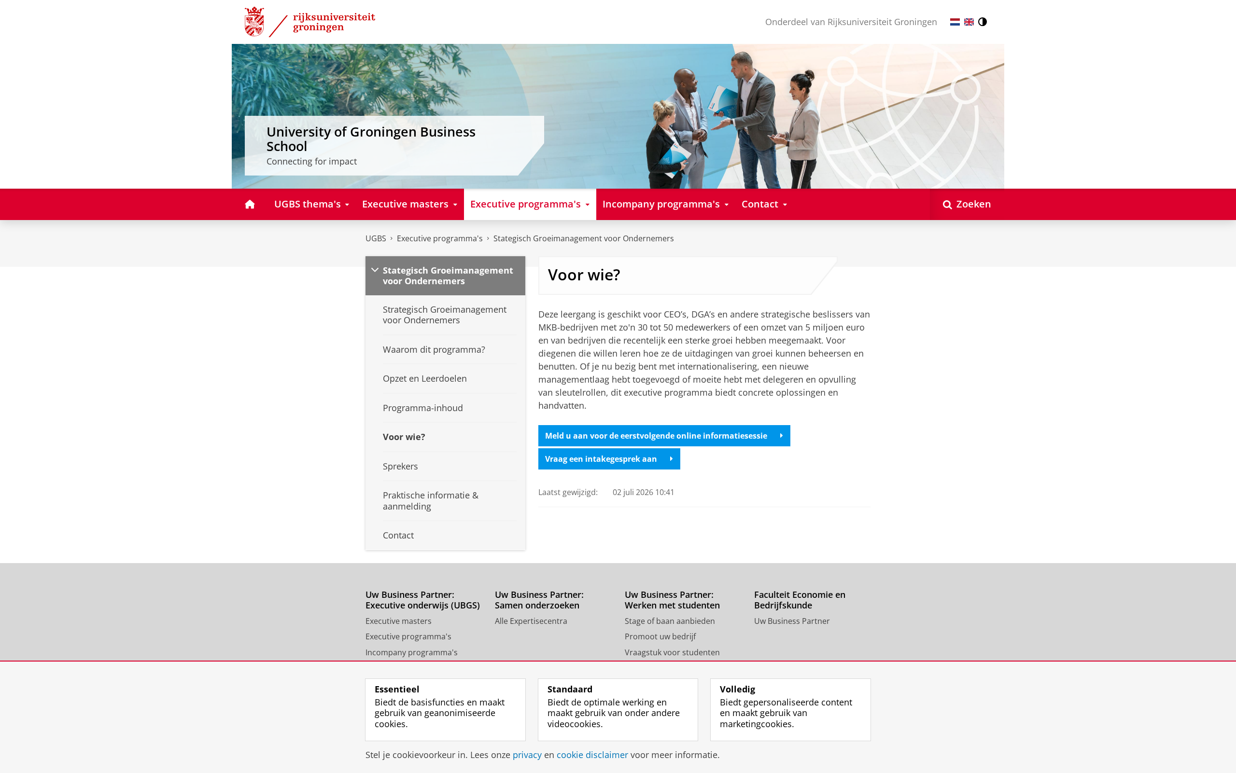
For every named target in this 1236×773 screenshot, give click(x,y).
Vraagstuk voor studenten (672, 652)
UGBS (375, 238)
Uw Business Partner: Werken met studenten (672, 600)
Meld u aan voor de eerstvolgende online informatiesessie (656, 435)
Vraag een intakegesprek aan (601, 459)
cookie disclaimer (592, 754)
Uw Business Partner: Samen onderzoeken (539, 600)
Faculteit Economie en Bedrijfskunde (799, 600)
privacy (527, 754)
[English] (969, 22)
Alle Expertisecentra (531, 621)
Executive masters (398, 621)
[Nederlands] (955, 22)
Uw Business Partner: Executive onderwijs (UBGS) (422, 600)
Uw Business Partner (792, 621)
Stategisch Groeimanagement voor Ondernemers (583, 238)
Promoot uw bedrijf (660, 636)
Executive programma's (440, 238)
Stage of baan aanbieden (670, 621)
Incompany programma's (411, 652)
